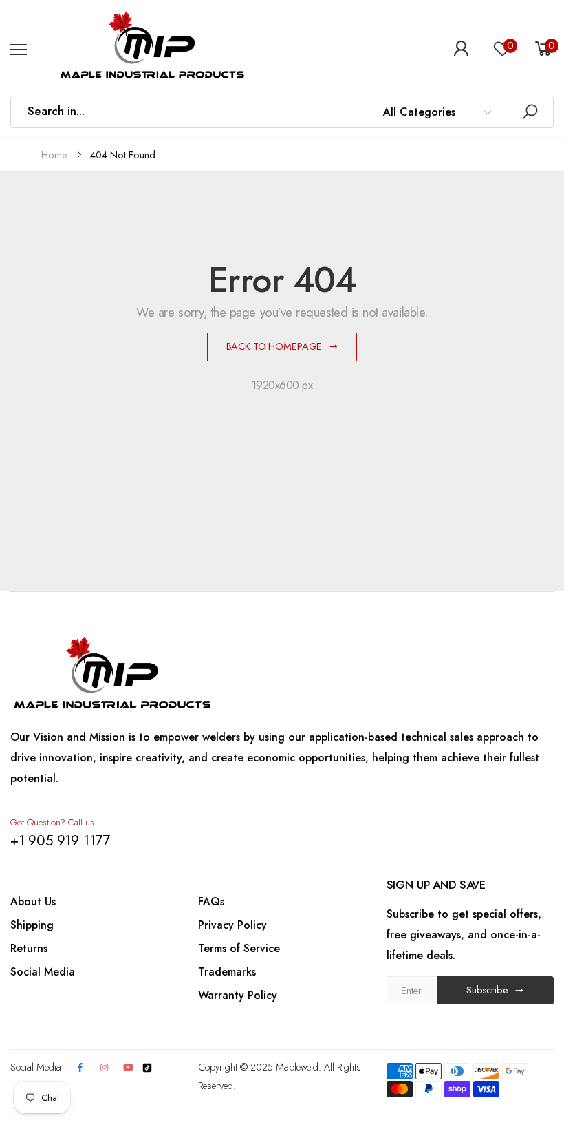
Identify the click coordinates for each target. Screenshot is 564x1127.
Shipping (32, 925)
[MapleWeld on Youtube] (128, 1068)
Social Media (42, 972)
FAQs (211, 901)
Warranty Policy (237, 995)
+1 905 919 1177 (60, 840)
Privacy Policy (232, 925)
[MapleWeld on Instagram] (104, 1068)
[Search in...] (530, 112)
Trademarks (227, 972)
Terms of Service (239, 948)
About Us (33, 901)
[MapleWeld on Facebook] (80, 1068)
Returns (28, 948)
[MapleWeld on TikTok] (147, 1067)
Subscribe (487, 990)
